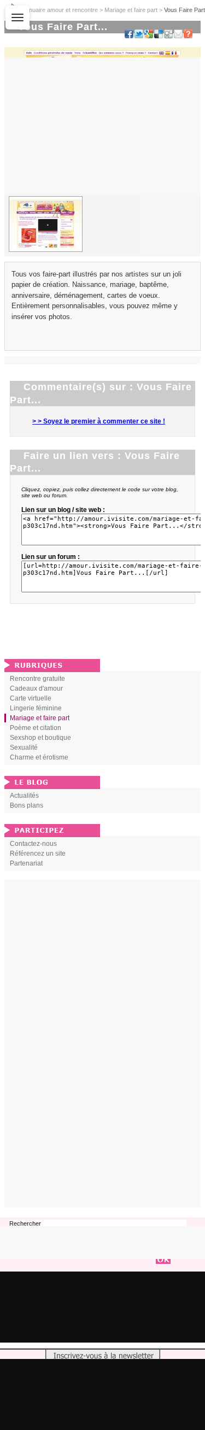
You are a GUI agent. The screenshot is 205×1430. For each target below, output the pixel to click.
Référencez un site (38, 853)
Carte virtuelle (30, 698)
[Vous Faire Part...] (46, 224)
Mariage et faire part (130, 10)
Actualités (24, 795)
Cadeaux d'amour (36, 688)
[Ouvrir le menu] (17, 17)
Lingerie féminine (36, 708)
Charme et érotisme (39, 757)
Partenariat (26, 863)
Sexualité (24, 747)
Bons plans (26, 805)
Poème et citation (35, 728)
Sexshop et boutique (40, 738)
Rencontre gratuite (37, 678)
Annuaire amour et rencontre (60, 10)
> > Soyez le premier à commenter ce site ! (98, 421)
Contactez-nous (33, 844)
